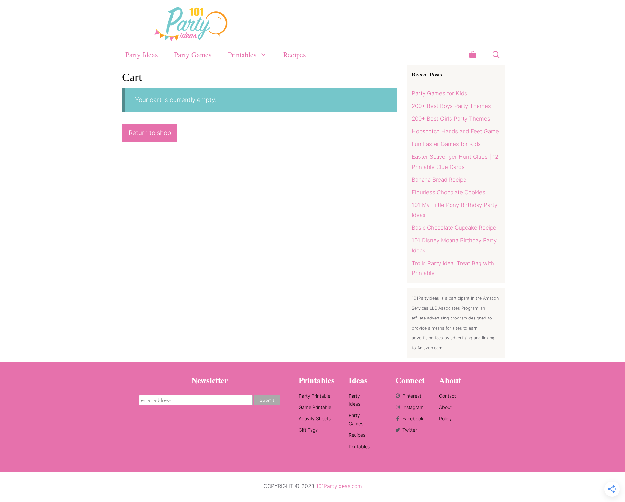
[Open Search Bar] (496, 54)
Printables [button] (242, 54)
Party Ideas (141, 54)
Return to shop (150, 133)
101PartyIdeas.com (339, 486)
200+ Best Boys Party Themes (451, 106)
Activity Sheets (315, 418)
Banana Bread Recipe (439, 179)
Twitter (409, 430)
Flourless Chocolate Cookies (448, 192)
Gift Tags (308, 430)
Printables (359, 446)
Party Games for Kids (439, 93)
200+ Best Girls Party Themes (451, 118)
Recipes (294, 54)
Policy (445, 418)
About (445, 407)
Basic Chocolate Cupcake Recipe (454, 227)
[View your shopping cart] (472, 54)
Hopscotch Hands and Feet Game (455, 131)
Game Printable (315, 407)
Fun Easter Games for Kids (446, 144)
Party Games (193, 54)
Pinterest (411, 396)
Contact (447, 396)
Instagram (413, 407)
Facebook (412, 418)
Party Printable (314, 396)
